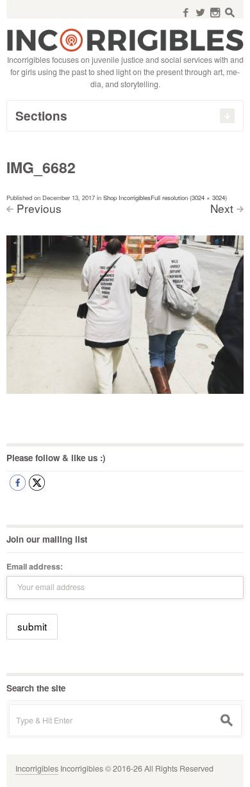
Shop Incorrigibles (127, 197)
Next (221, 208)
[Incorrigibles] (125, 39)
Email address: (34, 566)
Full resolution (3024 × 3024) (189, 197)
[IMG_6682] (125, 313)
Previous (39, 208)
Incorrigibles (36, 768)
